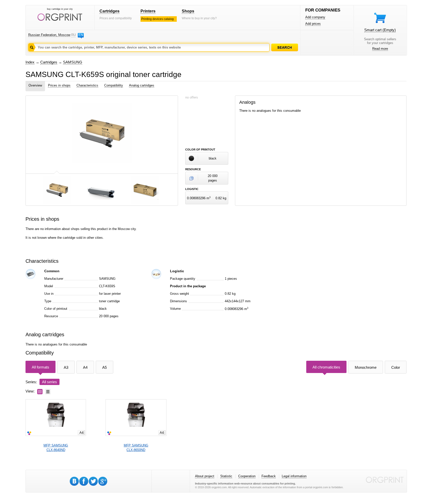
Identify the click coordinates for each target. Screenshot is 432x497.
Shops (188, 11)
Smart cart (380, 30)
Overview (35, 85)
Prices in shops (59, 85)
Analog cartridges (141, 85)
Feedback (269, 476)
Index (30, 62)
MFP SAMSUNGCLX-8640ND (56, 448)
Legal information (294, 476)
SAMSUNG (72, 62)
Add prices (313, 24)
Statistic (226, 476)
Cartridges (110, 11)
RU (73, 35)
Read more (380, 48)
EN (80, 35)
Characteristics (87, 85)
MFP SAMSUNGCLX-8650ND (136, 448)
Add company (315, 17)
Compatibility (113, 85)
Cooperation (247, 476)
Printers (148, 11)
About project (204, 476)
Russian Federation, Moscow (49, 35)
